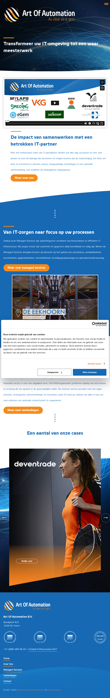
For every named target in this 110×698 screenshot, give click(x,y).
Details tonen (94, 363)
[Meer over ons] (24, 174)
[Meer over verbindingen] (23, 405)
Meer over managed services (26, 268)
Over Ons (8, 664)
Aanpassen (52, 372)
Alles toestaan (89, 372)
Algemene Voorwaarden (27, 690)
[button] (106, 3)
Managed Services (12, 669)
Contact (7, 681)
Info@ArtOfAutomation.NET (42, 649)
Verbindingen (9, 675)
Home (6, 658)
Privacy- (41, 690)
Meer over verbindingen (23, 410)
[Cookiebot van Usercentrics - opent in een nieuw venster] (94, 324)
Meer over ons (24, 178)
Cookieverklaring (54, 690)
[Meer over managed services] (26, 262)
